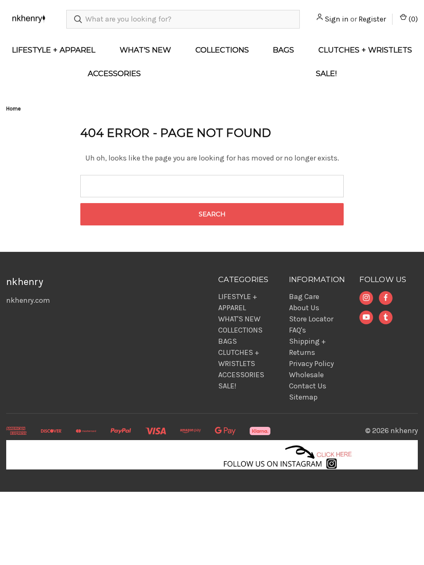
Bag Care (304, 296)
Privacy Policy (311, 363)
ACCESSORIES (114, 73)
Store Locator (311, 318)
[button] (212, 455)
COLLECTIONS (222, 50)
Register (372, 19)
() (412, 19)
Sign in (337, 19)
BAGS (283, 50)
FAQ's (297, 330)
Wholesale (306, 374)
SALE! (326, 73)
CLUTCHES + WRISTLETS (365, 50)
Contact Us (307, 385)
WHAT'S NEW (145, 50)
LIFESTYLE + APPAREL (53, 50)
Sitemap (303, 397)
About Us (304, 307)
